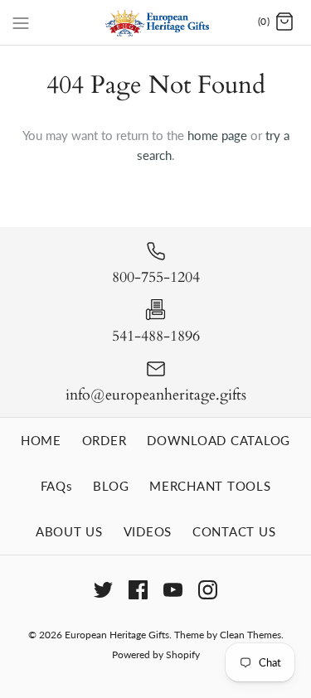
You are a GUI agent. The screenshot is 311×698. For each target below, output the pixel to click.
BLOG (111, 485)
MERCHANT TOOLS (210, 485)
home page (217, 135)
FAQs (57, 485)
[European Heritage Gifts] (155, 22)
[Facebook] (138, 589)
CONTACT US (234, 531)
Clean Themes (250, 634)
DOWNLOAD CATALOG (218, 440)
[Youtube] (172, 589)
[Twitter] (103, 589)
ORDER (104, 440)
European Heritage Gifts (117, 634)
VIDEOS (148, 531)
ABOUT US (69, 531)
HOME (41, 440)
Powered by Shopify (156, 654)
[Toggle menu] (20, 21)
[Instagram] (207, 589)
